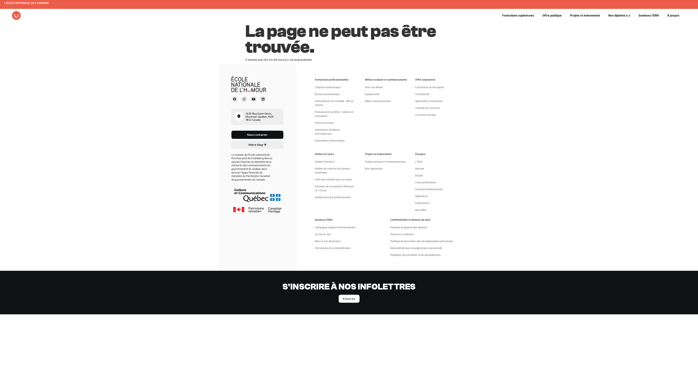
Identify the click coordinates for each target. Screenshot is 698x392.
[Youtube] (253, 99)
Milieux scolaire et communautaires (386, 79)
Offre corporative (425, 79)
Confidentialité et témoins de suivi (410, 219)
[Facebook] (234, 99)
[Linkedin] (263, 99)
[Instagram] (244, 99)
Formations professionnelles (332, 79)
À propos (420, 154)
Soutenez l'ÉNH (324, 219)
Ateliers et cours (324, 154)
